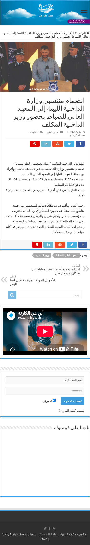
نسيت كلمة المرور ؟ (71, 410)
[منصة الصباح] (45, 13)
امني (49, 132)
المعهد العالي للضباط (67, 255)
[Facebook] (49, 528)
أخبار (69, 33)
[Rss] (54, 528)
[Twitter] (45, 528)
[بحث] (12, 295)
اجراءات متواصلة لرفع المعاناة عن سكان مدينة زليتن (56, 269)
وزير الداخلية (42, 255)
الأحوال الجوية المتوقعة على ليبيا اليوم (32, 280)
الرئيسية (81, 33)
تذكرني (47, 401)
